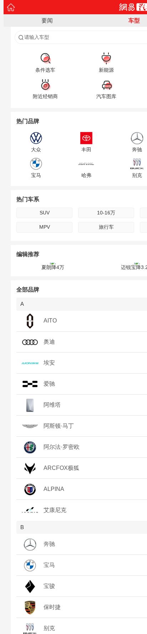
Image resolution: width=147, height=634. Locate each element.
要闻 (47, 20)
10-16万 (106, 212)
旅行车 (106, 227)
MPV (44, 227)
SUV (45, 212)
